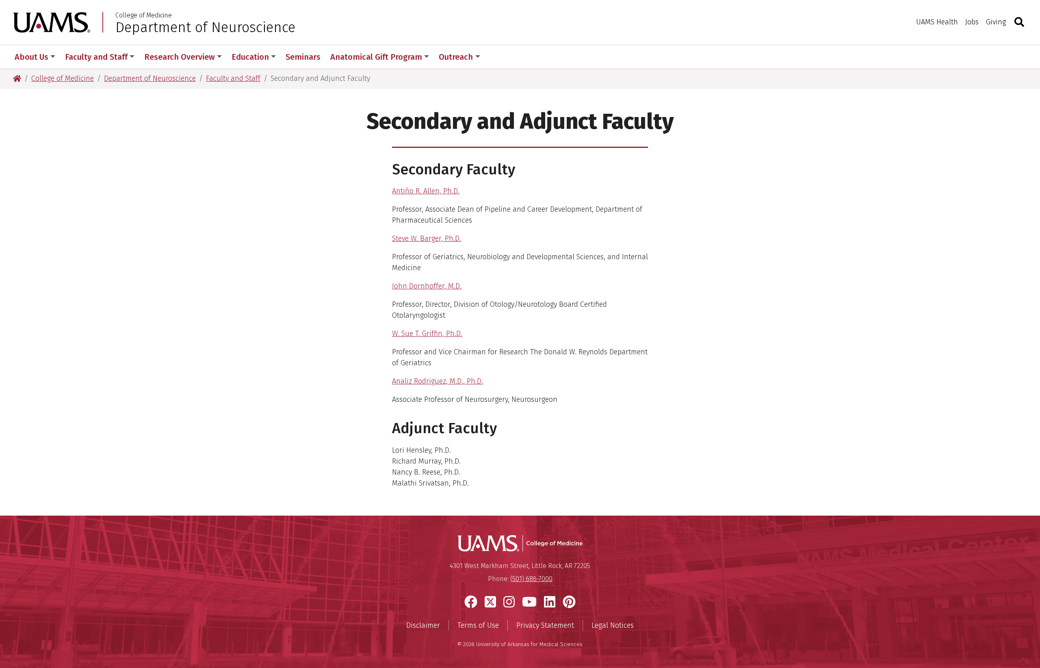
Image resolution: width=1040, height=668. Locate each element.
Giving (996, 21)
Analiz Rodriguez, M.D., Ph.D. (437, 381)
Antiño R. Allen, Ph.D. (425, 191)
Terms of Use (478, 625)
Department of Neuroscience (205, 27)
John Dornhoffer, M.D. (427, 286)
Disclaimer (423, 625)
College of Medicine (143, 15)
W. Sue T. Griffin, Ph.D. (427, 333)
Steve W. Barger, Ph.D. (426, 238)
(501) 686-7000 (531, 579)
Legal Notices (613, 625)
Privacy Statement (545, 625)
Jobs (972, 21)
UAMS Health (937, 21)
